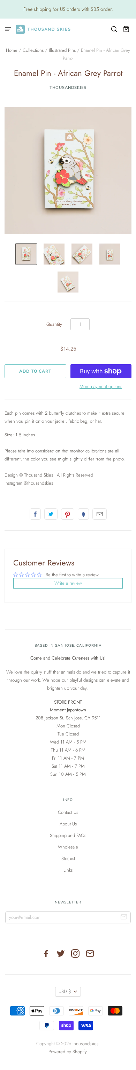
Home (11, 50)
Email (99, 514)
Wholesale (68, 847)
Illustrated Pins (62, 50)
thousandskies (68, 87)
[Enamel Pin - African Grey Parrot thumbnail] (26, 254)
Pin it (67, 514)
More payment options (101, 386)
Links (68, 870)
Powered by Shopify (67, 1051)
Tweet (51, 514)
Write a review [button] (68, 583)
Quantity (54, 324)
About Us (68, 824)
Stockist (68, 858)
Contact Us (68, 812)
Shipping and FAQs (68, 835)
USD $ (65, 991)
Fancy (83, 514)
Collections (33, 50)
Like (35, 514)
